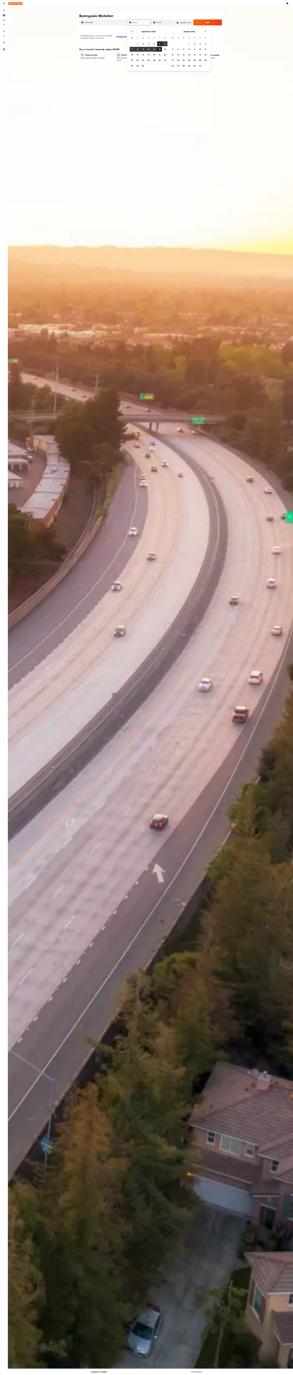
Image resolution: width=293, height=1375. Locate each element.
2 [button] (143, 44)
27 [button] (165, 60)
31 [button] (200, 66)
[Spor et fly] (4, 36)
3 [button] (148, 44)
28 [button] (132, 66)
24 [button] (149, 60)
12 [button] (159, 49)
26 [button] (160, 60)
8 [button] (137, 49)
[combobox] (104, 22)
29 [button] (138, 66)
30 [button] (143, 66)
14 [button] (132, 55)
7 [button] (132, 49)
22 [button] (138, 60)
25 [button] (154, 60)
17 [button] (148, 55)
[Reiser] (4, 42)
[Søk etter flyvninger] (4, 10)
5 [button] (159, 44)
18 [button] (154, 55)
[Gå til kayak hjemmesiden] (15, 3)
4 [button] (154, 44)
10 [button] (149, 49)
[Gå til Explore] (4, 31)
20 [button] (165, 55)
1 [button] (137, 44)
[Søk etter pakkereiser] (4, 25)
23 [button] (143, 60)
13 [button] (165, 49)
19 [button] (159, 55)
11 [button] (154, 49)
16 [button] (143, 55)
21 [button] (132, 60)
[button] (3, 3)
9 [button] (143, 49)
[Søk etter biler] (4, 20)
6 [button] (165, 44)
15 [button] (137, 55)
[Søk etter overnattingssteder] (4, 15)
